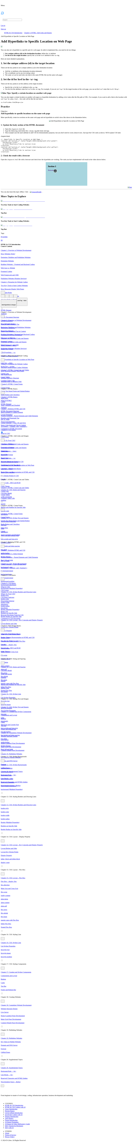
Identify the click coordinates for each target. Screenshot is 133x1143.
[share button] (15, 296)
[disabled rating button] (11, 296)
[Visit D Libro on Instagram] (4, 1092)
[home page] (6, 17)
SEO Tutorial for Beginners (14, 1126)
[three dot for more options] (3, 292)
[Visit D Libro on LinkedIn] (7, 1092)
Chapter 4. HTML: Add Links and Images (38, 33)
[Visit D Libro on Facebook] (2, 1092)
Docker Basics (10, 1111)
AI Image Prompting (11, 1122)
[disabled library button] (7, 296)
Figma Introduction (11, 1120)
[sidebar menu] (2, 1085)
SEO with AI (9, 1128)
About (7, 1133)
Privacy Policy (10, 1137)
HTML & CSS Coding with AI (15, 1107)
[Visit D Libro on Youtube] (14, 1092)
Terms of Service (10, 1135)
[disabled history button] (3, 296)
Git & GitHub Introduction (14, 1113)
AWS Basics (9, 1118)
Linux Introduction (11, 1109)
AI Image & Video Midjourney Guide (17, 1124)
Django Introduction (11, 1116)
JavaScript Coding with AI (13, 1115)
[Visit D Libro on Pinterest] (9, 1092)
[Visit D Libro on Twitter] (12, 1092)
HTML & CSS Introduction (13, 33)
